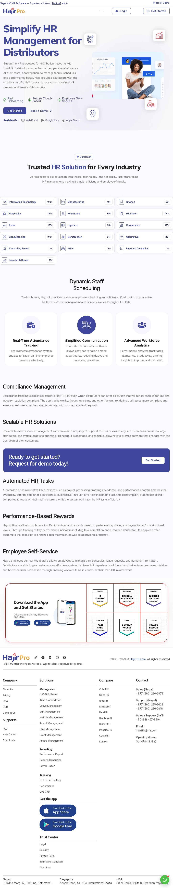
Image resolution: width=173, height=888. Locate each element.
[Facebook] (43, 657)
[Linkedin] (50, 657)
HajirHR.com (137, 659)
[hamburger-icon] (101, 11)
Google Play (52, 120)
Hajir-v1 (56, 3)
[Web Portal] (22, 120)
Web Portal (32, 120)
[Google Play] (42, 120)
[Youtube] (64, 657)
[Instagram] (57, 657)
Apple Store (72, 120)
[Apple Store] (63, 120)
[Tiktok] (36, 657)
